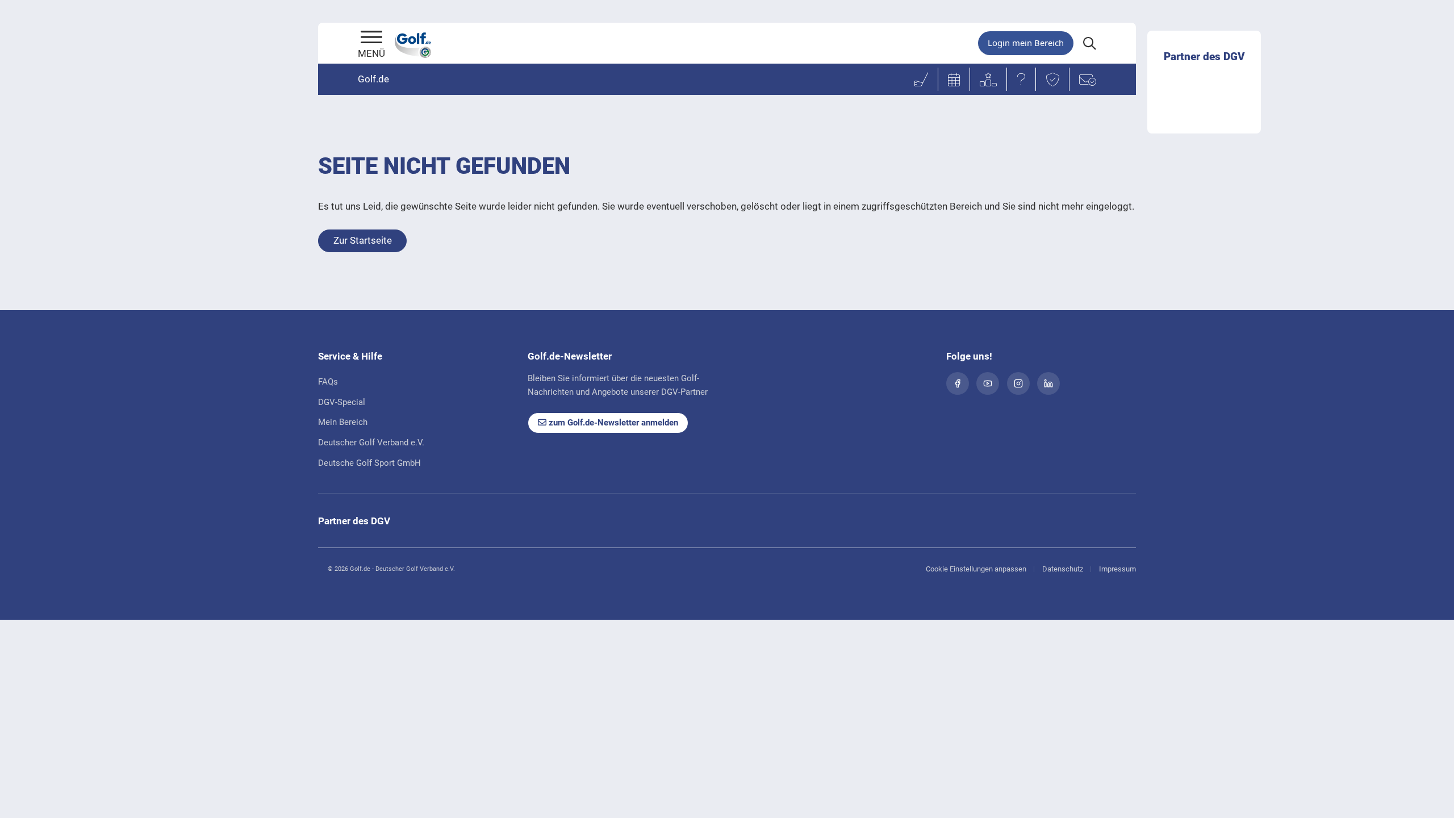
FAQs (328, 382)
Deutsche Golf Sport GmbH (369, 463)
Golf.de (373, 79)
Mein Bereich (342, 422)
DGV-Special (341, 402)
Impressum (1117, 569)
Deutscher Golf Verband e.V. (371, 442)
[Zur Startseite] (371, 38)
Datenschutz (1062, 569)
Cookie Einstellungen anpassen (976, 569)
